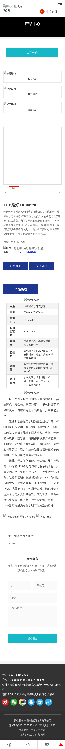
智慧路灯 (32, 79)
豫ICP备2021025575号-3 (23, 725)
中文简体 (52, 11)
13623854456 (25, 252)
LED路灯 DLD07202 (23, 536)
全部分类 (32, 52)
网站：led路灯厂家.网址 (32, 734)
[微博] (5, 702)
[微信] (13, 702)
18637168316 (36, 679)
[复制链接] (48, 702)
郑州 (43, 730)
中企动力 (36, 730)
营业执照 (44, 725)
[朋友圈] (22, 702)
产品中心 (32, 23)
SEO (53, 725)
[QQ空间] (39, 702)
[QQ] (31, 702)
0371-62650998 (18, 674)
